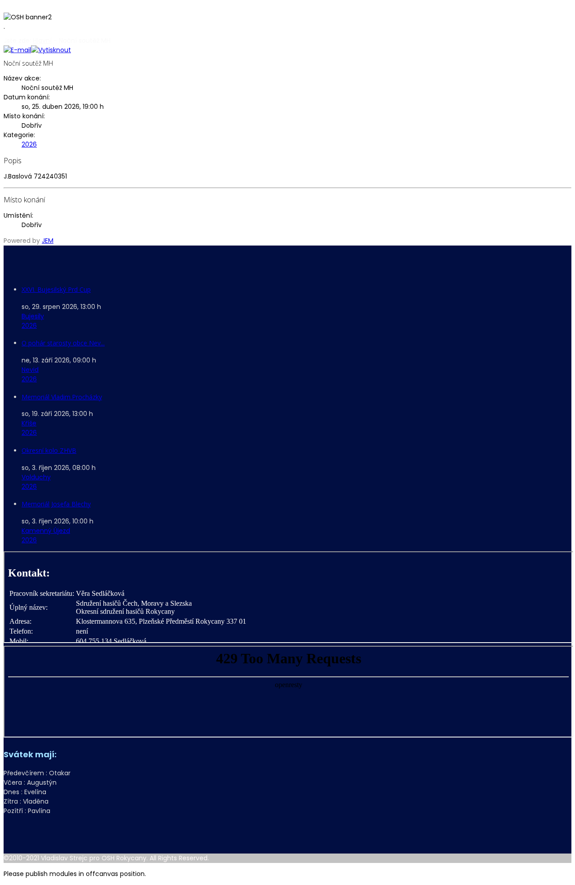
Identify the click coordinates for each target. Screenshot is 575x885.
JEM (47, 240)
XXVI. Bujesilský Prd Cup (56, 289)
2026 (29, 144)
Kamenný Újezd (46, 530)
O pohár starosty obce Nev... (63, 343)
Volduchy (36, 477)
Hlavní (42, 40)
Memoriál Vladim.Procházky (62, 397)
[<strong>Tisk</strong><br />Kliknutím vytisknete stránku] (51, 49)
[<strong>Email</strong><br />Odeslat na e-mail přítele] (17, 49)
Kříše (29, 423)
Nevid (30, 369)
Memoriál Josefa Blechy (56, 504)
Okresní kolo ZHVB (49, 450)
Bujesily (33, 316)
